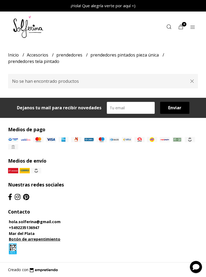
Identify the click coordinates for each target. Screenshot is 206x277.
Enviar (174, 108)
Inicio (14, 55)
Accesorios (38, 55)
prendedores (69, 55)
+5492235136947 (24, 227)
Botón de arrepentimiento (34, 239)
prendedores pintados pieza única (125, 55)
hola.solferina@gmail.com (35, 221)
